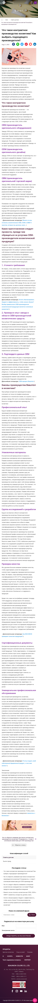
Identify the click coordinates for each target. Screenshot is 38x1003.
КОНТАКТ (27, 960)
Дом (2, 20)
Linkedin (34, 44)
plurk (30, 44)
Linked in (25, 991)
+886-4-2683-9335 (21, 974)
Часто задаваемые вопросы (12, 960)
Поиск (33, 915)
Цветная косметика (8, 952)
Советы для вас (15, 20)
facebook (13, 44)
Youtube (21, 991)
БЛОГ (28, 956)
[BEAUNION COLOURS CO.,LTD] (8, 3)
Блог (7, 20)
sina (26, 44)
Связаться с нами (35, 1000)
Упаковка (29, 952)
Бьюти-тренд (7, 861)
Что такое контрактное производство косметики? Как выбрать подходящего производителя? (20, 872)
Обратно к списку (20, 845)
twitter (22, 44)
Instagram (16, 991)
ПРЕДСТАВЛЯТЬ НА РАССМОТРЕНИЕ (18, 936)
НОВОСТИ (19, 956)
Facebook (12, 991)
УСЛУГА (9, 956)
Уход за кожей (20, 952)
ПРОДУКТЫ (6, 949)
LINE (17, 44)
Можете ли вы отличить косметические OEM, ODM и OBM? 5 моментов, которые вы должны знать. (20, 893)
